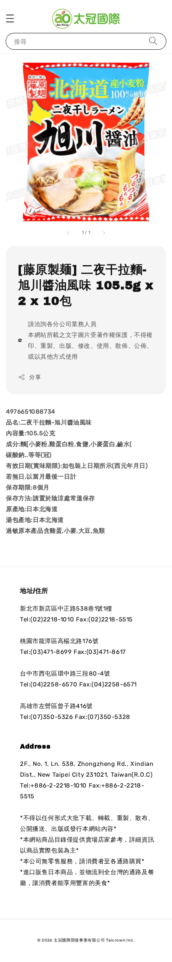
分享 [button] (35, 377)
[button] (10, 18)
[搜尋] (153, 41)
